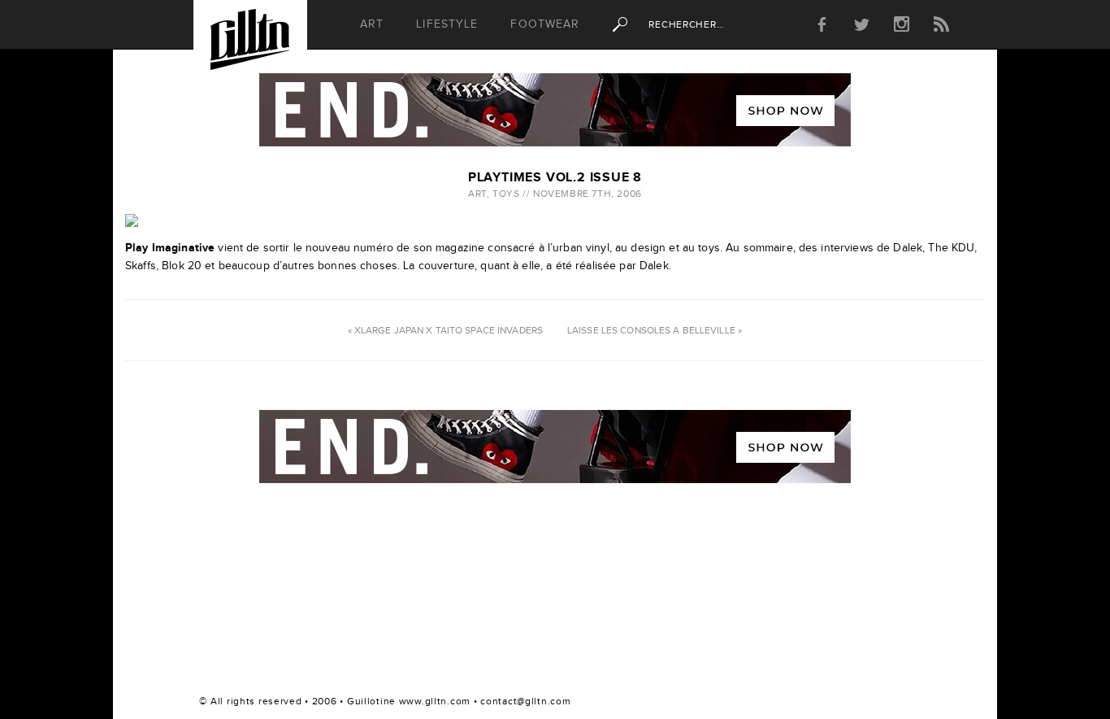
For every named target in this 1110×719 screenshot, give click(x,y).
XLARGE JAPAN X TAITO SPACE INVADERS (448, 330)
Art (372, 24)
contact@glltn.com (525, 701)
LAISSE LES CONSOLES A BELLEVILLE (651, 330)
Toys (505, 193)
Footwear (544, 24)
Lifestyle (447, 24)
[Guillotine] (250, 44)
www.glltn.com (434, 701)
